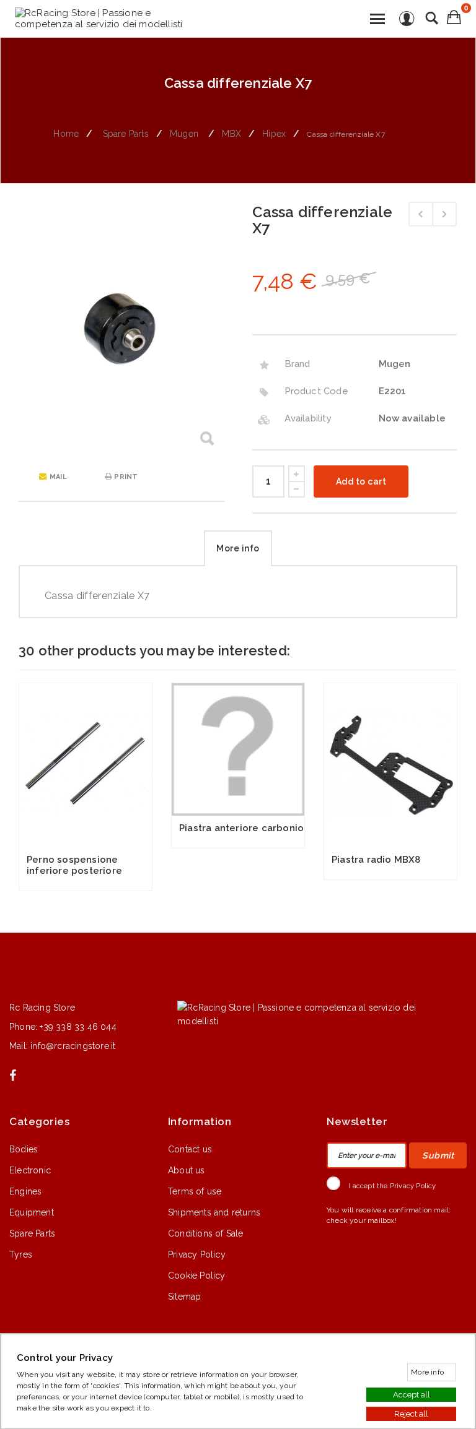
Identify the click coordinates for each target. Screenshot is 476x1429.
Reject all (411, 1413)
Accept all (411, 1394)
